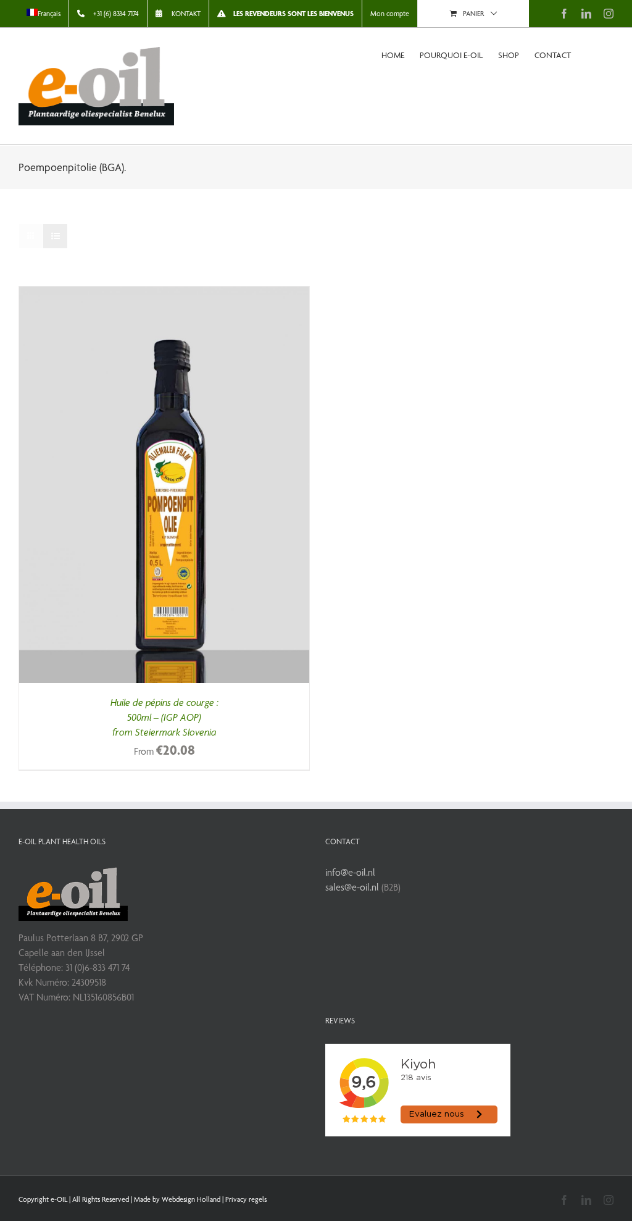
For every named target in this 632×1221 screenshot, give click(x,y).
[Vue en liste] (55, 236)
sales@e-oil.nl (352, 887)
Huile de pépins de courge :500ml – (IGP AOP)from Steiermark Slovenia (164, 717)
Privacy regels (246, 1199)
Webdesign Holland (191, 1199)
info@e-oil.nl (350, 872)
